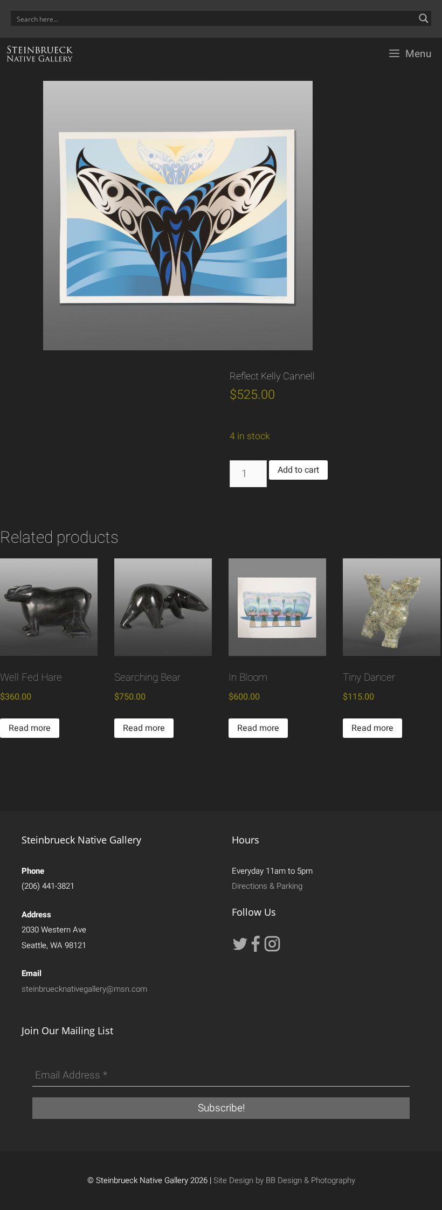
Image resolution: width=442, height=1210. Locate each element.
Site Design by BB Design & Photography (284, 1180)
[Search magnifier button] (423, 18)
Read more (30, 728)
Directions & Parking (267, 886)
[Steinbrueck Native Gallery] (39, 54)
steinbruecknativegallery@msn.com (84, 989)
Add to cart (298, 470)
